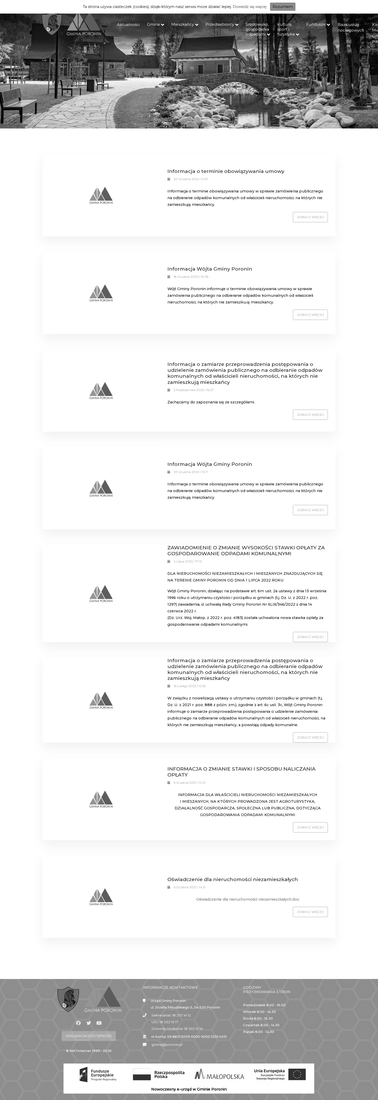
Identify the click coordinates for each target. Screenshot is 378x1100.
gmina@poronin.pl (167, 1045)
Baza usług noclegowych (351, 27)
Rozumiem (283, 6)
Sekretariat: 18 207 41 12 (171, 1015)
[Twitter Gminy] (89, 1023)
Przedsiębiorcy (219, 24)
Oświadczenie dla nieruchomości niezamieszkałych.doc (247, 899)
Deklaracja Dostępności (89, 1036)
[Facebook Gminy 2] (78, 1023)
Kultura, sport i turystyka (286, 29)
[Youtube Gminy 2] (99, 1023)
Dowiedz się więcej (249, 6)
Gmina (153, 24)
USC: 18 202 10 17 (164, 1022)
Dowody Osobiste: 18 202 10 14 (177, 1029)
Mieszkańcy (182, 24)
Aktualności (128, 24)
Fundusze (316, 24)
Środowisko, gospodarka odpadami (257, 29)
